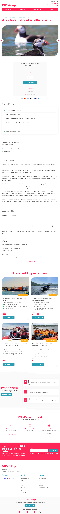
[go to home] (9, 5)
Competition (42, 478)
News (41, 482)
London (25, 340)
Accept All (30, 505)
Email (31, 448)
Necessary (23, 512)
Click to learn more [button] (30, 88)
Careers (41, 485)
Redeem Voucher (25, 478)
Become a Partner (44, 487)
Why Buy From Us (25, 482)
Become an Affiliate (44, 489)
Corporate (23, 492)
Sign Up (53, 450)
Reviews (23, 487)
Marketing (38, 512)
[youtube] (10, 478)
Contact (22, 484)
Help (22, 480)
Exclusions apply (13, 457)
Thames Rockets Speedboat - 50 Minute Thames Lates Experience (15, 344)
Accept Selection (27, 509)
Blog (40, 480)
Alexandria (54, 295)
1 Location (6, 23)
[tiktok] (2, 478)
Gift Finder (54, 3)
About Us (41, 484)
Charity (22, 485)
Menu (55, 6)
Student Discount (25, 491)
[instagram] (5, 478)
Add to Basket (30, 82)
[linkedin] (13, 478)
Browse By (8, 9)
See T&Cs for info (30, 430)
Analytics (31, 512)
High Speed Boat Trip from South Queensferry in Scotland (42, 344)
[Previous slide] (2, 40)
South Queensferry (52, 340)
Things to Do (24, 489)
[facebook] (7, 478)
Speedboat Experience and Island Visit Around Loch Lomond (43, 299)
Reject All (34, 509)
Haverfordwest (24, 295)
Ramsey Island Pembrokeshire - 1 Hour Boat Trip (15, 299)
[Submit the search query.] (47, 5)
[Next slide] (58, 40)
